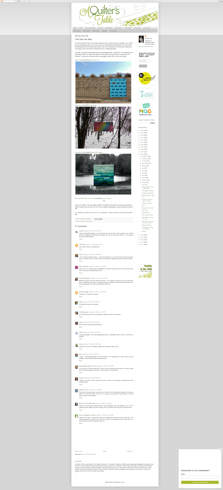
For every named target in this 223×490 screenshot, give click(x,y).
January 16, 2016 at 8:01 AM (92, 378)
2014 (142, 237)
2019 (142, 147)
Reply (80, 239)
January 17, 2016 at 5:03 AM (103, 403)
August (144, 166)
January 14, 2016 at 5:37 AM (97, 312)
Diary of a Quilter (106, 198)
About (81, 28)
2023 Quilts (137, 28)
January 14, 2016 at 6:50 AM (91, 322)
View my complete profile (146, 46)
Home (75, 28)
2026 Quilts (108, 28)
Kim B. (81, 254)
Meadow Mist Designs (96, 152)
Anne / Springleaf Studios (87, 415)
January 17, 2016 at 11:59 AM (104, 415)
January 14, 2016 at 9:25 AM (91, 332)
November (145, 159)
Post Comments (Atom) (89, 454)
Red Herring (78, 60)
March (144, 177)
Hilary (81, 332)
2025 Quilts (118, 28)
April (143, 175)
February (144, 180)
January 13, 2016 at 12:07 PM (99, 278)
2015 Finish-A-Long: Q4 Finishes (147, 228)
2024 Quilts (127, 28)
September (145, 163)
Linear (143, 205)
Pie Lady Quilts (91, 105)
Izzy (80, 354)
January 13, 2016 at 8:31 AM (94, 244)
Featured (104, 31)
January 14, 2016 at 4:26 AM (91, 302)
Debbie (83, 219)
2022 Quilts (146, 28)
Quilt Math (144, 210)
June (143, 170)
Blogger (122, 482)
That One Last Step (147, 215)
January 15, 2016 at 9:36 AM (105, 366)
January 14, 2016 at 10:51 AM (92, 344)
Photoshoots (97, 212)
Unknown (82, 244)
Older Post (130, 451)
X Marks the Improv (147, 203)
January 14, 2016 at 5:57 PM (90, 354)
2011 (142, 244)
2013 (142, 240)
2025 (142, 133)
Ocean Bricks (79, 152)
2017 (142, 152)
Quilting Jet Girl (94, 60)
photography (82, 221)
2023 (142, 137)
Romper (144, 231)
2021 (142, 142)
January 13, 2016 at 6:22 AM (92, 231)
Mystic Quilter (83, 266)
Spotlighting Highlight (147, 193)
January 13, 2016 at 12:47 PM (97, 292)
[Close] (221, 449)
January (144, 182)
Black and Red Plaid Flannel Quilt (85, 198)
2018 (142, 149)
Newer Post (78, 451)
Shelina (81, 390)
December (145, 156)
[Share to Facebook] (100, 219)
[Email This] (95, 219)
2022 (142, 140)
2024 (142, 135)
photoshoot (89, 221)
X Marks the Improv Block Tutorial (147, 200)
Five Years (144, 184)
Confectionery (145, 213)
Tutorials (100, 28)
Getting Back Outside (148, 191)
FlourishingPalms (84, 278)
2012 (142, 242)
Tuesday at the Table (147, 208)
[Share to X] (98, 219)
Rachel (81, 378)
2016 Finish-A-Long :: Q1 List (148, 218)
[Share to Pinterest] (101, 219)
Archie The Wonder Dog (87, 403)
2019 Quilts (96, 31)
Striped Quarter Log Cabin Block (147, 187)
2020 (142, 145)
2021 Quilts (77, 31)
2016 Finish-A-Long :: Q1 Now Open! (148, 222)
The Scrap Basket (90, 28)
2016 (142, 154)
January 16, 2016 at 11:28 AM (92, 390)
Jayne (81, 322)
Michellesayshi (83, 312)
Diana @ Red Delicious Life (88, 366)
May (143, 173)
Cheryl (81, 344)
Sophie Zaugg (83, 292)
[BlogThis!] (96, 219)
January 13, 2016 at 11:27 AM (97, 266)
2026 (142, 130)
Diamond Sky (79, 105)
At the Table (113, 31)
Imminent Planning (146, 225)
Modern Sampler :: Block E (148, 196)
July (143, 168)
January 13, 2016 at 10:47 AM (92, 254)
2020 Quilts (86, 31)
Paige (81, 302)
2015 (142, 235)
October (144, 161)
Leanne (81, 231)
